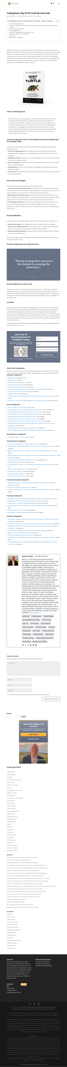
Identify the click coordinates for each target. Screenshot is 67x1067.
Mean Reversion (11, 800)
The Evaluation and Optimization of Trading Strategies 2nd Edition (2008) (26, 389)
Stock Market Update (12, 924)
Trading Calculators (12, 835)
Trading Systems (11, 772)
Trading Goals (10, 842)
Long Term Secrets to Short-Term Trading (18, 391)
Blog (8, 986)
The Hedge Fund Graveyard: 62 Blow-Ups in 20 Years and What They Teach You (27, 865)
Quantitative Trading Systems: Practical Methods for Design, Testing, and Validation (29, 523)
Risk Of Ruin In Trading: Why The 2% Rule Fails (18, 860)
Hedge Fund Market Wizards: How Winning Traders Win (22, 419)
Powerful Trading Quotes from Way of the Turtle (22, 32)
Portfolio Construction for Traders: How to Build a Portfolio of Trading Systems (27, 873)
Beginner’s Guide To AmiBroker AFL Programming (20, 533)
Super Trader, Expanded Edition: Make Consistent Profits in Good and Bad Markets (29, 498)
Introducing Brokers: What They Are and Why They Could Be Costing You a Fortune (28, 878)
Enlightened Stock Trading (30, 1064)
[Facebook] (23, 645)
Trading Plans (10, 829)
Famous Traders (11, 919)
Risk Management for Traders (14, 790)
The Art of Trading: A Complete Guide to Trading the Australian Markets (26, 430)
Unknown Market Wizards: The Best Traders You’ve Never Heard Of (25, 421)
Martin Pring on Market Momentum (17, 462)
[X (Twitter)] (25, 645)
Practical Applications (15, 30)
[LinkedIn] (36, 645)
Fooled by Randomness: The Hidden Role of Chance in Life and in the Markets (28, 505)
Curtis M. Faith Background (17, 23)
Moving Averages (11, 819)
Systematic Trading (13, 378)
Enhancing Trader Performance (16, 510)
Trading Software (11, 822)
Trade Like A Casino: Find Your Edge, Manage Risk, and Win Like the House (27, 400)
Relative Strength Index (13, 811)
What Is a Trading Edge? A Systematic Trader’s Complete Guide (23, 870)
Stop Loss (9, 787)
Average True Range (12, 816)
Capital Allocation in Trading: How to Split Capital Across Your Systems (25, 889)
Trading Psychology (12, 845)
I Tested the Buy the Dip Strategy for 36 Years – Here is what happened (25, 876)
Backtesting (10, 777)
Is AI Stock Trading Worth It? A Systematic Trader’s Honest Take (23, 896)
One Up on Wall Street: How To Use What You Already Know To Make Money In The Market (31, 489)
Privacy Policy (22, 1007)
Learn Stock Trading (12, 848)
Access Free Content (33, 739)
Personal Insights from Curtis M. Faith (19, 34)
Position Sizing (10, 782)
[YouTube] (33, 645)
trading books (21, 371)
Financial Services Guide (48, 1009)
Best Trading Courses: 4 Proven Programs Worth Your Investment (24, 894)
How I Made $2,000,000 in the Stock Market (19, 487)
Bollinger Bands (11, 814)
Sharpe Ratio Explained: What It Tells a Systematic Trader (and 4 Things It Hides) (27, 868)
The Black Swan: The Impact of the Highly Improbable (21, 503)
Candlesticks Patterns (12, 850)
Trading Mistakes (11, 840)
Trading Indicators (11, 808)
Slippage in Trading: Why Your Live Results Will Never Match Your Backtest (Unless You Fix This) (31, 886)
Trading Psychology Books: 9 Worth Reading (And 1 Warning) (22, 862)
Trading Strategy (11, 774)
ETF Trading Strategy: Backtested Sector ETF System (20, 904)
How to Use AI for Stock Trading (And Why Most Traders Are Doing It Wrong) (26, 891)
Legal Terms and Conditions (30, 1009)
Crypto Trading (10, 917)
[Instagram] (28, 645)
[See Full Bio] (40, 613)
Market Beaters (12, 380)
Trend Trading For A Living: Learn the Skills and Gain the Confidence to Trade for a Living (30, 464)
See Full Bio (34, 613)
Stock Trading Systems (12, 927)
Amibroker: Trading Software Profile (16, 899)
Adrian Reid (11, 16)
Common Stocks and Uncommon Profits (18, 469)
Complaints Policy (17, 1009)
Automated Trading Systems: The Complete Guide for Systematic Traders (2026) (27, 881)
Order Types (10, 832)
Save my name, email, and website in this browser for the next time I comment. (29, 694)
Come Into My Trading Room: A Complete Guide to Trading (23, 444)
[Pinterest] (31, 645)
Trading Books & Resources (25, 16)
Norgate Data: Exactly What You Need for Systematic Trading (22, 907)
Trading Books (10, 837)
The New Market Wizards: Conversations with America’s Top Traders (25, 414)
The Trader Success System (42, 961)
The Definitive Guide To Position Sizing (18, 437)
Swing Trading (10, 803)
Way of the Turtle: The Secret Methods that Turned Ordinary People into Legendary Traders (31, 396)
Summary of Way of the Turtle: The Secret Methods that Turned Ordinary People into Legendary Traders (34, 26)
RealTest (9, 824)
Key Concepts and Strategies (17, 28)
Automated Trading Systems (14, 780)
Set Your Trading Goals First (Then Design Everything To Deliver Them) (25, 883)
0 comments (37, 16)
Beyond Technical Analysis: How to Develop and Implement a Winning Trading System (30, 451)
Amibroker (9, 827)
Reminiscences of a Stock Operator (17, 476)
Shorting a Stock (11, 795)
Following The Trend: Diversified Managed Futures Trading (23, 460)
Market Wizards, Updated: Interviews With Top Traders (22, 416)
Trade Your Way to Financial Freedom (17, 407)
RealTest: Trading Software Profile (15, 902)
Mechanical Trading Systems (15, 387)
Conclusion (12, 35)
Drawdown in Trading (12, 785)
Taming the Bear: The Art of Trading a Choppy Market (21, 428)
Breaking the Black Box (14, 394)
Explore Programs (33, 734)
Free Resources (11, 988)
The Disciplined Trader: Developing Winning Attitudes (21, 512)
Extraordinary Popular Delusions (16, 473)
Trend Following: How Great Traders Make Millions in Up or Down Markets (27, 410)
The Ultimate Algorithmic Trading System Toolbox (21, 535)
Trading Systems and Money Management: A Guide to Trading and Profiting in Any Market (31, 446)
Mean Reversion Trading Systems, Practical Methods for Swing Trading (26, 530)
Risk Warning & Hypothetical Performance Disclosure (42, 1007)
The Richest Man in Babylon (15, 471)
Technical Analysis (11, 806)
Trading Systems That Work (15, 384)
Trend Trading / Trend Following (15, 798)
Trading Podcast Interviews (14, 940)
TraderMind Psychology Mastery (44, 966)
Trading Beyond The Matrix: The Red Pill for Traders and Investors (25, 501)
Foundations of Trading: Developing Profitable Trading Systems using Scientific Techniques (31, 537)
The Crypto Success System (43, 964)
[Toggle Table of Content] (56, 21)
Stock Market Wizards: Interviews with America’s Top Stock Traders (25, 412)
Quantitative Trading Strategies (16, 382)
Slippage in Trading (11, 793)
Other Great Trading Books (16, 37)
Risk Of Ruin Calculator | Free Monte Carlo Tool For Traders (22, 857)
